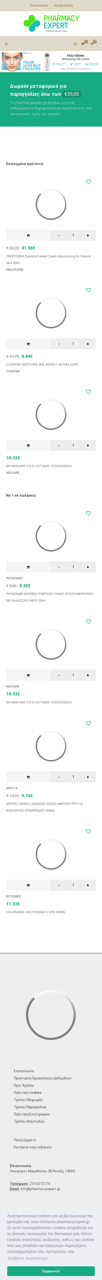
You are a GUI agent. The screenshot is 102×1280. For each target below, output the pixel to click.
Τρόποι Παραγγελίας (30, 1107)
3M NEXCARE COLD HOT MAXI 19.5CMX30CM (39, 466)
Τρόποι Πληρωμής (28, 1100)
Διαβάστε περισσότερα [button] (28, 1258)
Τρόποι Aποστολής (29, 1121)
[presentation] (4, 61)
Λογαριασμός (63, 5)
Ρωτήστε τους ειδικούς (33, 1147)
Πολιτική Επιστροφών (32, 1114)
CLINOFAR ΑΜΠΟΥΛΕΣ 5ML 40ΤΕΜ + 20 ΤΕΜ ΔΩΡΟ (42, 364)
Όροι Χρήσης (24, 1085)
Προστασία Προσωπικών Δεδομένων (43, 1078)
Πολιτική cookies (28, 1093)
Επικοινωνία (39, 5)
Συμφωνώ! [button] (51, 1271)
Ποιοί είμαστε (25, 1140)
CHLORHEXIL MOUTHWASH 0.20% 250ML (36, 912)
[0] (91, 43)
